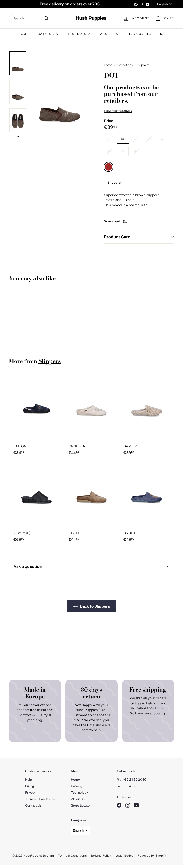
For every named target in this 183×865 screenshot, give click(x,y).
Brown (108, 166)
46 (136, 151)
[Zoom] (59, 95)
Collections (125, 65)
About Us (109, 33)
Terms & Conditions (40, 799)
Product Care (117, 236)
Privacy (30, 792)
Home (23, 33)
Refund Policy (101, 855)
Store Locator (81, 805)
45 (123, 151)
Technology (79, 33)
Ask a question (27, 566)
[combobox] (30, 18)
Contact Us (33, 805)
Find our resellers (145, 33)
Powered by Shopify (152, 855)
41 (136, 139)
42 (149, 139)
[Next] (18, 135)
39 (109, 139)
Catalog (46, 33)
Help (28, 780)
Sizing (29, 786)
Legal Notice (124, 855)
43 (162, 139)
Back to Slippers (94, 606)
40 (123, 139)
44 (109, 151)
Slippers (143, 65)
